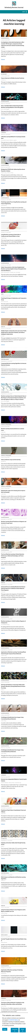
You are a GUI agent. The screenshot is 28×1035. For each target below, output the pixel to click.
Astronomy (3, 132)
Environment (4, 74)
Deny (5, 1029)
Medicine (3, 326)
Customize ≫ (15, 1030)
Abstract (3, 59)
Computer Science (5, 359)
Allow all (23, 1030)
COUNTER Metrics (13, 1020)
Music (2, 294)
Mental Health (4, 934)
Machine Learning (5, 38)
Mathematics (4, 838)
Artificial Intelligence (6, 424)
